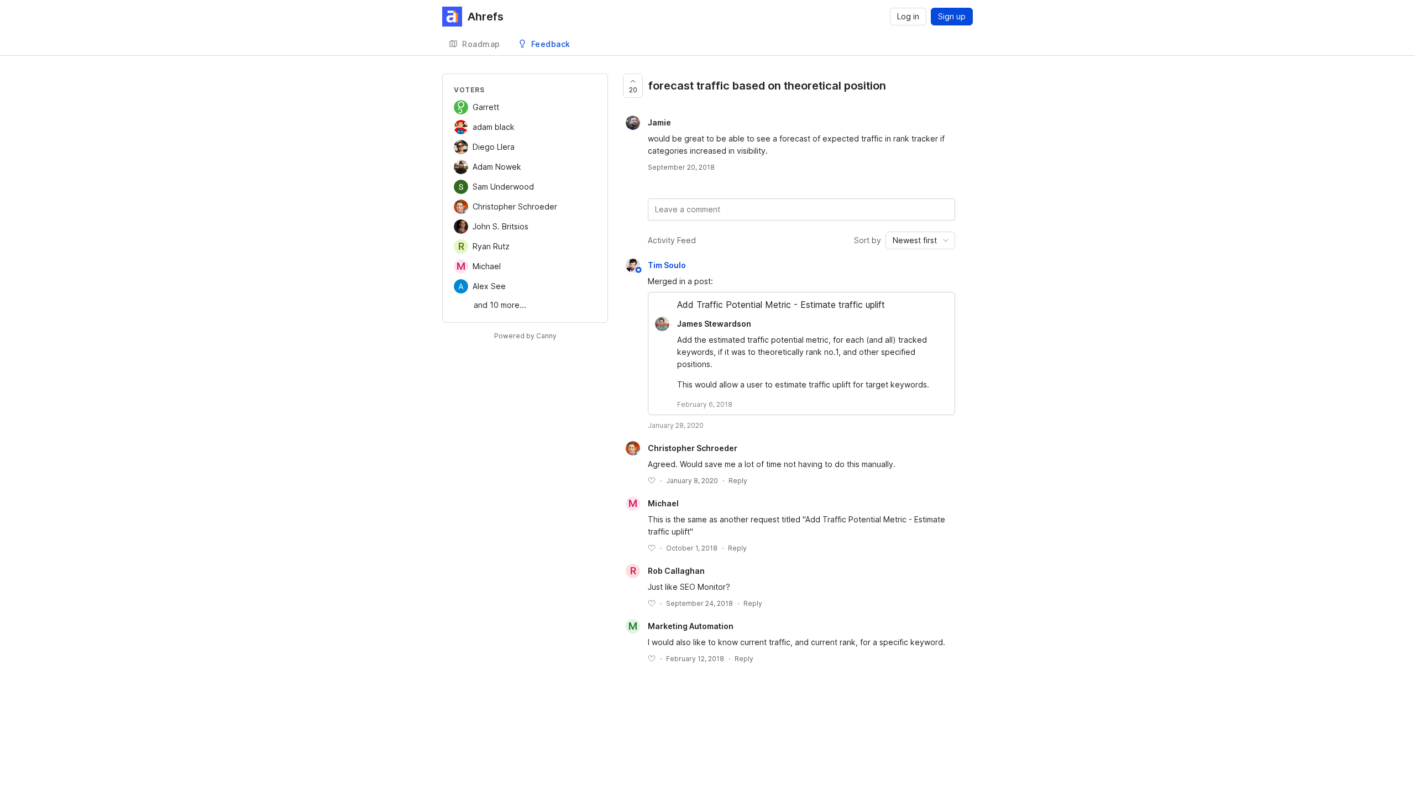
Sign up (952, 16)
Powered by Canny (525, 336)
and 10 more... (500, 305)
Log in (908, 16)
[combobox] (920, 240)
